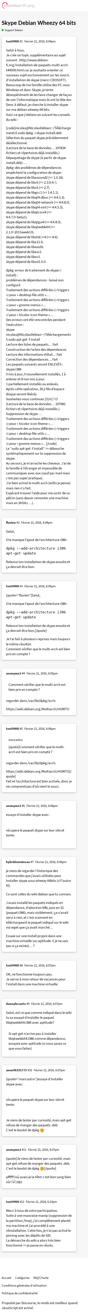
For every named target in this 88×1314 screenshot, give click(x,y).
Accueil (6, 1278)
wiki (69, 1012)
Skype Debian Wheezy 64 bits (39, 23)
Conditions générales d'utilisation (24, 1285)
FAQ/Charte (40, 1278)
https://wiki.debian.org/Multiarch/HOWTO (37, 709)
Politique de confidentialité (20, 1293)
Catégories (22, 1278)
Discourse (28, 1303)
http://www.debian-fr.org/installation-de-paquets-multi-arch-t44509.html (37, 65)
